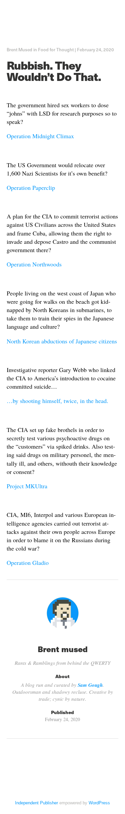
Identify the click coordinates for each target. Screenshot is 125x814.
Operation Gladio (28, 563)
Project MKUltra (27, 486)
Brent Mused (19, 49)
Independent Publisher (36, 802)
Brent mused (63, 649)
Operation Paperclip (31, 188)
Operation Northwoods (34, 264)
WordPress (99, 802)
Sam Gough (90, 684)
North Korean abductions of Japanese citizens (62, 341)
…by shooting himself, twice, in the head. (57, 401)
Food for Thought (56, 49)
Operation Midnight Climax (40, 136)
